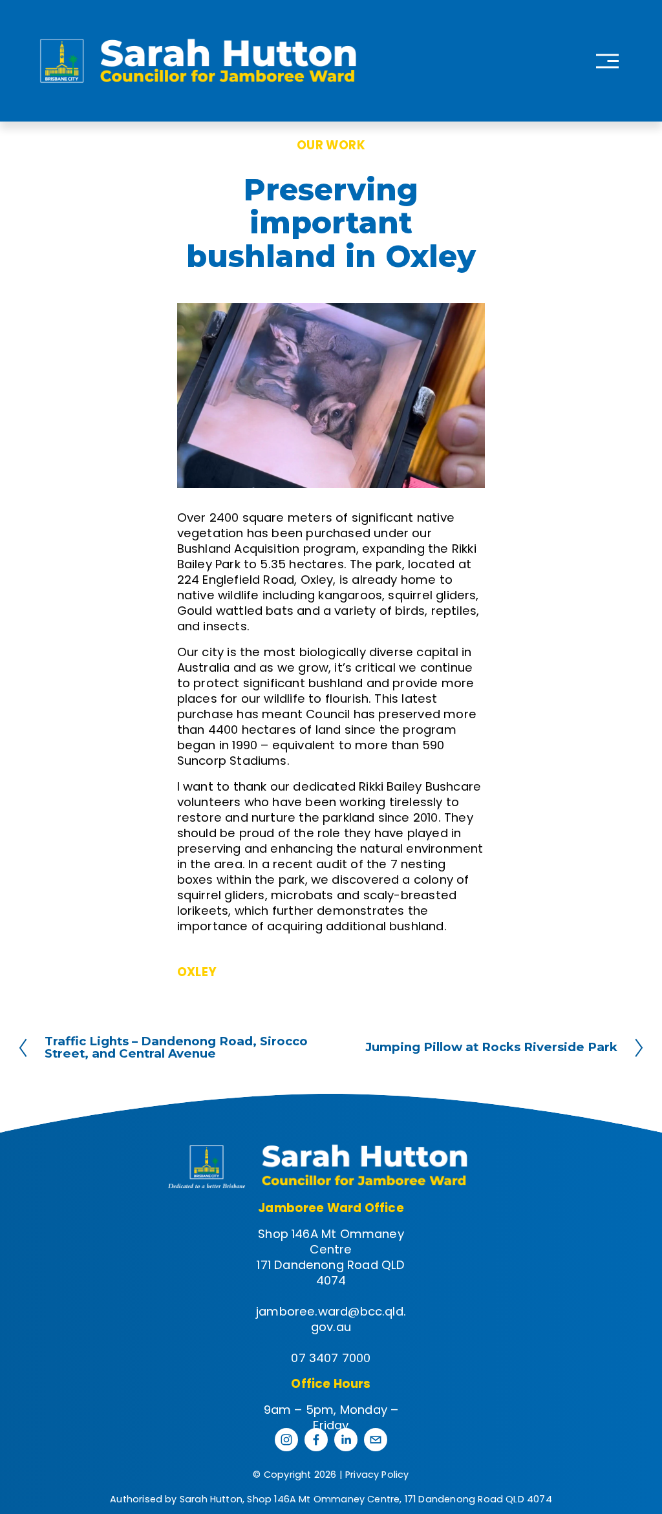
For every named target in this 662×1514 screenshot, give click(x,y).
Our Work (331, 145)
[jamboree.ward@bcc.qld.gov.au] (375, 1439)
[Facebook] (316, 1439)
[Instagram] (286, 1439)
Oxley (197, 972)
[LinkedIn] (346, 1439)
